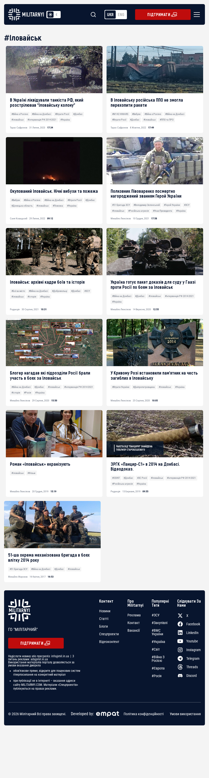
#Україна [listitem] (158, 642)
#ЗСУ (186, 205)
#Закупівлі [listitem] (159, 623)
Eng (121, 14)
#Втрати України (120, 387)
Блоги (103, 626)
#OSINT (116, 477)
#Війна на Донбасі (41, 114)
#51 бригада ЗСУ (121, 205)
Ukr (110, 14)
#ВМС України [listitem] (157, 632)
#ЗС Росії (142, 477)
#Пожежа (58, 205)
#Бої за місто (18, 291)
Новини (104, 611)
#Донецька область (22, 205)
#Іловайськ (17, 119)
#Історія (32, 296)
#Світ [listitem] (156, 649)
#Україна (65, 119)
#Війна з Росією (19, 114)
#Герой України (172, 205)
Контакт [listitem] (133, 623)
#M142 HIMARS (120, 114)
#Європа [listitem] (158, 668)
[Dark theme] (57, 14)
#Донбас (78, 114)
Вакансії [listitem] (133, 630)
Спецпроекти (109, 634)
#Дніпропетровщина (144, 387)
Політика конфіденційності (144, 714)
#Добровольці (59, 291)
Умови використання (185, 714)
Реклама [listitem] (134, 615)
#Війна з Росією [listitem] (158, 659)
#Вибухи (136, 114)
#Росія (27, 392)
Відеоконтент (109, 642)
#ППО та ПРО (167, 119)
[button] (196, 14)
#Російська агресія (138, 210)
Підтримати (158, 14)
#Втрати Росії (62, 114)
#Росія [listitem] (157, 676)
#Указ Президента (162, 210)
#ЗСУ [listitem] (156, 615)
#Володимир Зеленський (147, 205)
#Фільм (31, 473)
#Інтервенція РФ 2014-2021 (42, 119)
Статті (103, 619)
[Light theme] (50, 14)
